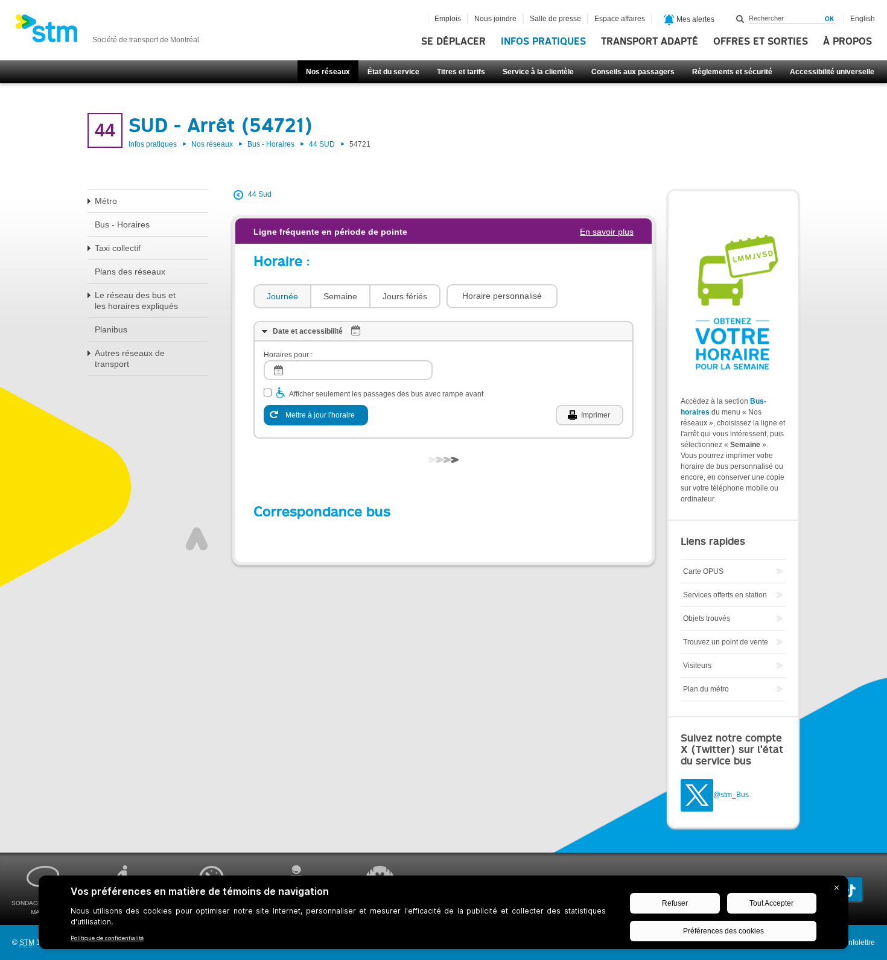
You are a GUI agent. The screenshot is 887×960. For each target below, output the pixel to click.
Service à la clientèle (538, 72)
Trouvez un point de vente (725, 642)
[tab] (281, 296)
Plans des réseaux (130, 271)
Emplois (447, 18)
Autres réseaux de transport (130, 358)
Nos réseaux (328, 72)
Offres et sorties (760, 41)
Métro (106, 201)
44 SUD (322, 144)
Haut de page (197, 538)
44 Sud (260, 194)
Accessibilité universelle (832, 72)
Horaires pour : (288, 355)
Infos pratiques (543, 41)
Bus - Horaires (270, 144)
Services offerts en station (725, 595)
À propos (847, 41)
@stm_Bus (731, 795)
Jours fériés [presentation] (405, 296)
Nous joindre (495, 18)
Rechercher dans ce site (740, 19)
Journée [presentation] (282, 296)
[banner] (107, 32)
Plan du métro (706, 689)
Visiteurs (697, 665)
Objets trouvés (706, 618)
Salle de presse (555, 18)
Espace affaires (619, 18)
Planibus (111, 329)
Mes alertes (694, 19)
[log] (348, 370)
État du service (393, 72)
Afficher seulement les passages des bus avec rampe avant (386, 394)
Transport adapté (649, 41)
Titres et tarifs (461, 72)
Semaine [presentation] (340, 296)
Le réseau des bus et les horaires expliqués (136, 300)
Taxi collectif (118, 248)
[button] (502, 296)
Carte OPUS (703, 571)
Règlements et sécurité (732, 72)
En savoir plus (607, 232)
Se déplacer (453, 41)
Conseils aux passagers (633, 72)
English (862, 18)
